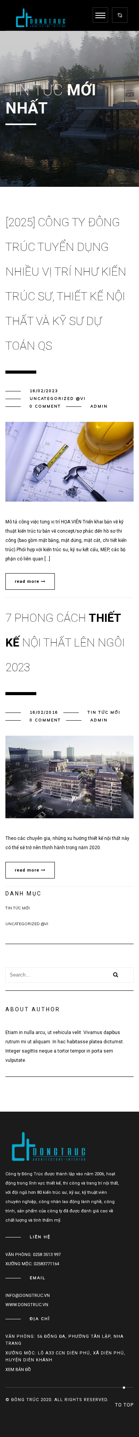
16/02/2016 (44, 712)
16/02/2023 (44, 390)
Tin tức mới (104, 712)
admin (99, 406)
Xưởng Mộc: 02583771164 (32, 1263)
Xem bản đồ (18, 1369)
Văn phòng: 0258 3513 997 (33, 1254)
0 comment (45, 406)
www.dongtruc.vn (26, 1304)
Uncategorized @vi (58, 398)
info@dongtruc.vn (27, 1295)
